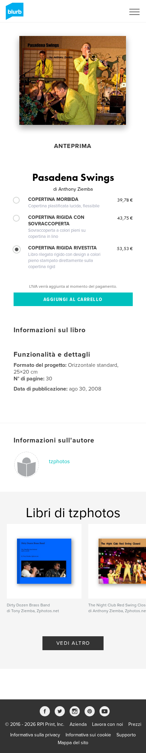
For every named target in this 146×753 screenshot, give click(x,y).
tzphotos (59, 461)
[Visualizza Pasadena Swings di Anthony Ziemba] (72, 80)
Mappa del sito (73, 743)
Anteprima (72, 146)
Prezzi (134, 724)
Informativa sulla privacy (35, 735)
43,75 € (125, 218)
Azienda (78, 724)
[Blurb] (13, 14)
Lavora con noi (107, 724)
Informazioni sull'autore (54, 440)
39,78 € (125, 200)
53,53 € (125, 248)
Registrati (106, 12)
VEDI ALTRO (73, 643)
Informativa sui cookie (88, 735)
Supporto (126, 735)
